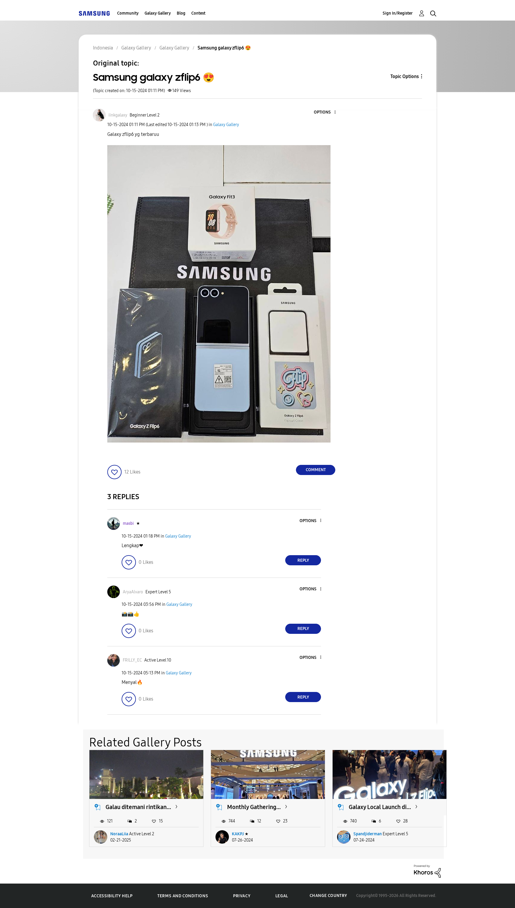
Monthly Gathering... (254, 807)
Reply (303, 560)
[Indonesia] (94, 13)
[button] (325, 112)
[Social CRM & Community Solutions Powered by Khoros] (427, 871)
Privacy (241, 895)
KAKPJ (238, 833)
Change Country (328, 895)
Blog (181, 13)
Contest (198, 13)
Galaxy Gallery (158, 13)
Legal (281, 895)
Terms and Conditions (182, 895)
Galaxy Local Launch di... (380, 807)
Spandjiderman (367, 833)
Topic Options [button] (404, 76)
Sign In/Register (398, 13)
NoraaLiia (119, 833)
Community (128, 13)
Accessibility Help (112, 895)
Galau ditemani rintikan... (138, 807)
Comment (316, 469)
